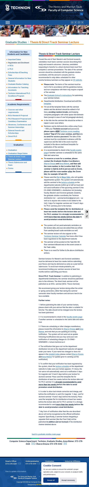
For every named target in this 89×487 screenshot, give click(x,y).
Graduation (12, 150)
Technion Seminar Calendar (55, 236)
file (58, 177)
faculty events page (74, 317)
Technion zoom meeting (69, 131)
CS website (77, 80)
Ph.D (11, 69)
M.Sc (11, 66)
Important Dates (14, 59)
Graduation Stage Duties (18, 153)
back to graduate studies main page (46, 434)
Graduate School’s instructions (59, 95)
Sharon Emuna (50, 164)
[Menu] (7, 22)
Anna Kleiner (64, 164)
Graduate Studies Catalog (18, 84)
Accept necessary (68, 480)
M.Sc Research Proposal (18, 116)
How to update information (15, 471)
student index (54, 354)
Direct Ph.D (12, 136)
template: (47, 104)
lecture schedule (68, 182)
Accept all (51, 480)
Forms (10, 168)
